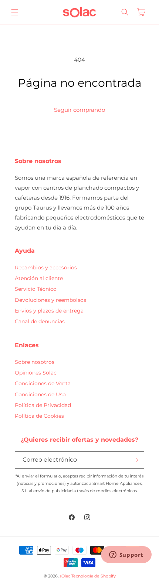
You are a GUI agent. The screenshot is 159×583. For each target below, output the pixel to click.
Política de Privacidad (43, 405)
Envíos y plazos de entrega (49, 310)
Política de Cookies (39, 416)
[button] (15, 12)
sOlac (65, 576)
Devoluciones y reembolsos (50, 300)
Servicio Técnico (36, 289)
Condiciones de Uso (40, 394)
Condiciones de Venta (43, 383)
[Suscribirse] (136, 460)
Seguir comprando (79, 109)
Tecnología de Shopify (93, 576)
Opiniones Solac (36, 372)
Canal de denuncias (40, 321)
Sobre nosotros (34, 362)
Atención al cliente (39, 278)
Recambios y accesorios (46, 267)
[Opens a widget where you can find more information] (126, 555)
